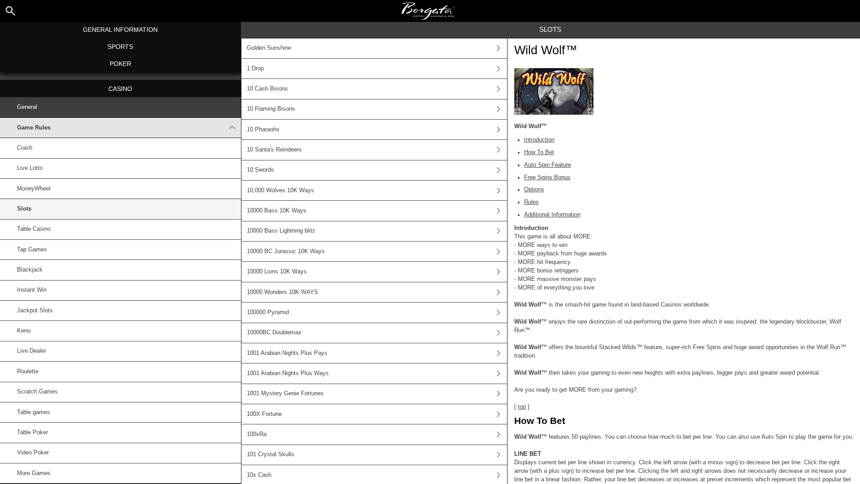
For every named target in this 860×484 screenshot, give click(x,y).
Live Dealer (31, 351)
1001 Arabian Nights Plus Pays (287, 353)
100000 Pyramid (268, 312)
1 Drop (255, 68)
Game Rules (34, 128)
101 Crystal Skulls (270, 454)
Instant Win (32, 290)
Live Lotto (30, 168)
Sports (120, 46)
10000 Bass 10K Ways (276, 210)
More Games (34, 473)
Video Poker (33, 452)
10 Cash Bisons (267, 89)
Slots (24, 209)
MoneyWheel (34, 189)
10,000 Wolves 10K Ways (280, 190)
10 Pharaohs (263, 129)
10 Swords (260, 170)
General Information (120, 29)
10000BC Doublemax (274, 332)
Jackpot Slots (35, 310)
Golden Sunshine (269, 48)
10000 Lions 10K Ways (277, 271)
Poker (120, 63)
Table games (33, 412)
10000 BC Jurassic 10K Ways (286, 251)
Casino (120, 88)
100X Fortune (264, 414)
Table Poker (32, 432)
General (27, 107)
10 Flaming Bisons (271, 109)
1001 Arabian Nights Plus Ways (288, 373)
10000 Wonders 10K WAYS (282, 292)
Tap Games (32, 249)
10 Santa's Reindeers (274, 150)
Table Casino (34, 229)
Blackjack (30, 270)
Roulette (28, 371)
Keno (23, 331)
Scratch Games (37, 392)
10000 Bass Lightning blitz (281, 231)
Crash (24, 148)
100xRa (257, 434)
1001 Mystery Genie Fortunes (285, 393)
